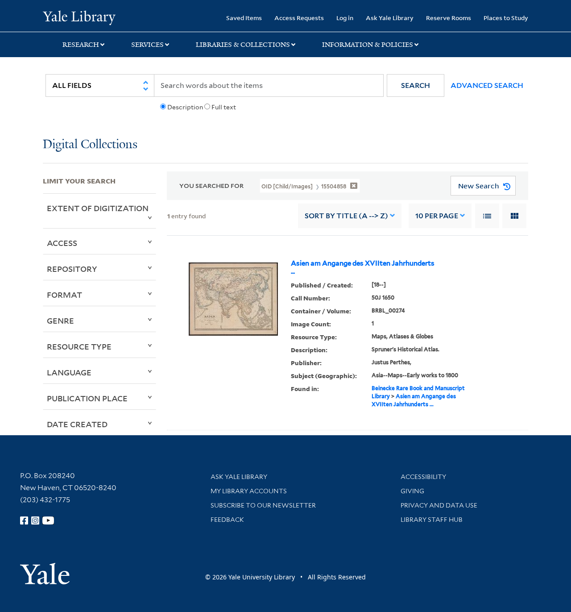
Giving (412, 491)
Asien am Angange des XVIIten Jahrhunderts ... (362, 267)
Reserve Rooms (448, 17)
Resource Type (79, 346)
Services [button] (147, 44)
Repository (72, 268)
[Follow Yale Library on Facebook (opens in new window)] (24, 520)
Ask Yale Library (390, 17)
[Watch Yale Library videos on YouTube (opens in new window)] (48, 520)
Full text (223, 107)
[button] (415, 85)
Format (64, 294)
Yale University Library (79, 17)
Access (62, 242)
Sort (346, 216)
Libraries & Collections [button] (243, 44)
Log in (344, 17)
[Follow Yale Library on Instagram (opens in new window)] (35, 520)
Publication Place (87, 398)
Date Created (77, 424)
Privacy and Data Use (439, 505)
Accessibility (423, 476)
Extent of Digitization (98, 208)
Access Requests (299, 17)
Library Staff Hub (432, 519)
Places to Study (506, 17)
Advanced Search (487, 85)
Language (69, 372)
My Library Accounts (249, 491)
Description (185, 107)
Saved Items (244, 17)
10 (436, 216)
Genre (60, 320)
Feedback (227, 519)
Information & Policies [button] (367, 44)
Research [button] (80, 44)
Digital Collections (90, 145)
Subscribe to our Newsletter (263, 505)
